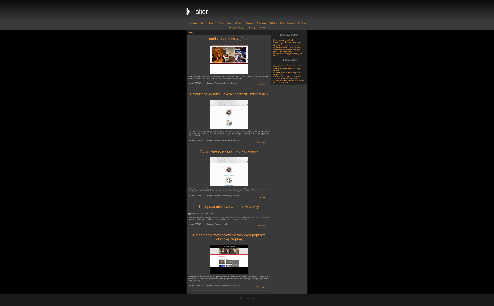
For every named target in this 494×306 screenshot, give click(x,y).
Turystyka (302, 23)
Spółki (203, 23)
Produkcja (291, 23)
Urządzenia (250, 23)
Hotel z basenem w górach (229, 39)
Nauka (229, 23)
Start (191, 33)
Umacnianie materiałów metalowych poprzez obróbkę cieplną (229, 237)
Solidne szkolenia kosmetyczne (285, 78)
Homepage (193, 23)
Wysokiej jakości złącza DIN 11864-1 (287, 76)
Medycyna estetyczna (237, 28)
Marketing (273, 23)
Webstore (238, 23)
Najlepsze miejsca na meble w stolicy (229, 207)
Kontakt (262, 28)
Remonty (212, 23)
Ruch (282, 23)
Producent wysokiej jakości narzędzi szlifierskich (229, 94)
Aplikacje (252, 28)
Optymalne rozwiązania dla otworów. (229, 151)
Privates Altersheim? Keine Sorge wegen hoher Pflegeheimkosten (288, 81)
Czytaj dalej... (262, 85)
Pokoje (221, 23)
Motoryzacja (261, 23)
